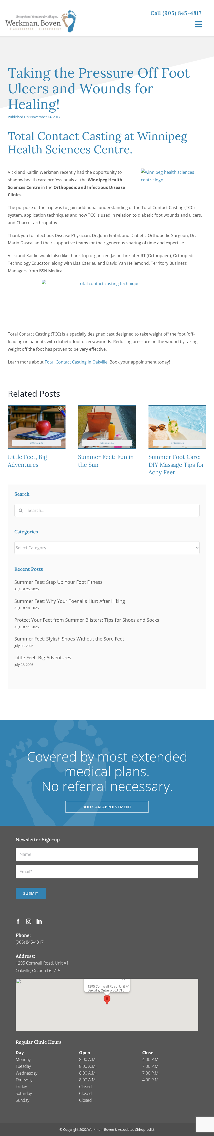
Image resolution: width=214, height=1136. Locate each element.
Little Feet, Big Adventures (27, 460)
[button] (107, 1000)
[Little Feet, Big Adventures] (37, 408)
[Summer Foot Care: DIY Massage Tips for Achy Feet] (177, 408)
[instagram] (28, 921)
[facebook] (18, 921)
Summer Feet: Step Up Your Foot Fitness (58, 582)
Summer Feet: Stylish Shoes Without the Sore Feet (69, 639)
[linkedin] (39, 921)
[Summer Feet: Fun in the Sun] (107, 408)
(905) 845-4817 (30, 942)
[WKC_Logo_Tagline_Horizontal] (43, 7)
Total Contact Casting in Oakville (76, 362)
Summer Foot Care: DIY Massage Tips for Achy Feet (176, 464)
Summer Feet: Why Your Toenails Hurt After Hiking (69, 601)
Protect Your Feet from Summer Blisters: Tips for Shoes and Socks (86, 620)
